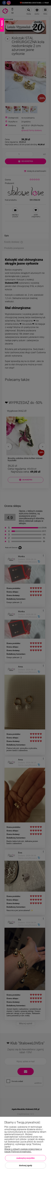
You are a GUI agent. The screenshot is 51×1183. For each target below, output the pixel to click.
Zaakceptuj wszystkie (25, 1158)
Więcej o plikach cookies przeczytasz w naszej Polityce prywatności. (23, 1150)
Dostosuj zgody (25, 1165)
